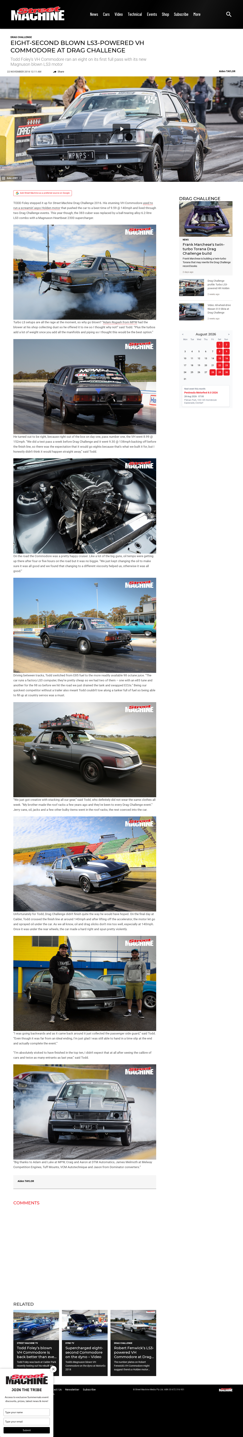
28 (213, 372)
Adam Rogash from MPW (120, 322)
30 (226, 372)
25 (192, 372)
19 (199, 365)
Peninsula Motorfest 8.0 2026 (201, 392)
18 (192, 365)
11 (192, 358)
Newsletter (72, 1389)
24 (185, 372)
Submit (27, 1430)
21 (213, 365)
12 (199, 358)
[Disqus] (84, 1251)
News (94, 14)
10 (185, 358)
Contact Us (54, 1389)
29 (219, 372)
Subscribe (181, 14)
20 (206, 365)
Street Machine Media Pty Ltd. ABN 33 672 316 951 (159, 1389)
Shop (165, 14)
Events (152, 14)
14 (213, 358)
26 (199, 372)
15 (219, 358)
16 (226, 358)
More (196, 14)
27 (206, 372)
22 (219, 365)
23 (226, 365)
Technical (135, 14)
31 (185, 379)
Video (119, 14)
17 (185, 365)
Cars (106, 14)
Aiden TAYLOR (26, 1181)
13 (206, 358)
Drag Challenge (21, 37)
